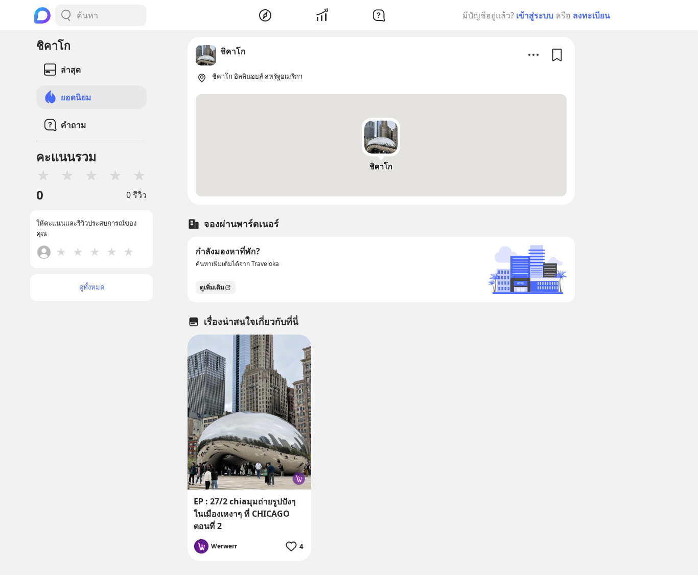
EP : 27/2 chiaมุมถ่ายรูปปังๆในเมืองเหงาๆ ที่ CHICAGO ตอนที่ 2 (245, 514)
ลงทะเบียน (591, 15)
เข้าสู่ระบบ (534, 15)
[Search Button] (66, 15)
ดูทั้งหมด (91, 287)
